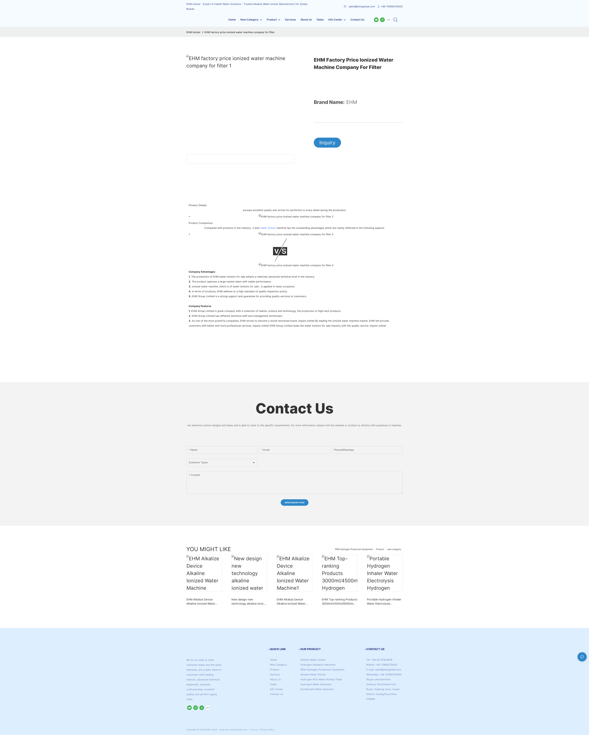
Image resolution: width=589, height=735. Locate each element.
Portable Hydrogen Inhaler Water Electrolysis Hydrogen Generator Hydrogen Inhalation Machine (384, 602)
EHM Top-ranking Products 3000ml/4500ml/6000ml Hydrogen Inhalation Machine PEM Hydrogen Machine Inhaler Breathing (339, 602)
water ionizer (268, 227)
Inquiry (327, 143)
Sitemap (254, 729)
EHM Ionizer (193, 32)
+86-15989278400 (392, 6)
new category (394, 549)
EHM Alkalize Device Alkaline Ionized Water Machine (200, 602)
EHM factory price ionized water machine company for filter (239, 32)
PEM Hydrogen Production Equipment (354, 549)
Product (380, 549)
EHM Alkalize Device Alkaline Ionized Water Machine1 (291, 602)
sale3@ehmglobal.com (361, 6)
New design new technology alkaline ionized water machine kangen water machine (249, 602)
